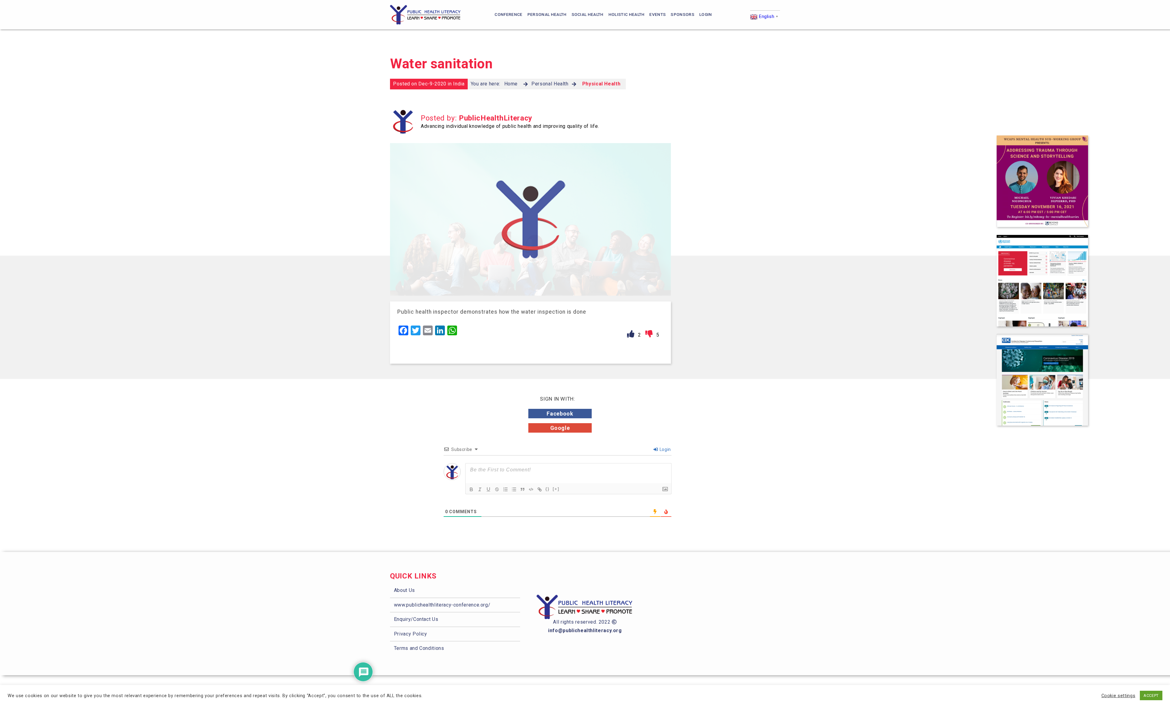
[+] (556, 489)
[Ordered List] (505, 489)
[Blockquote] (522, 489)
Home (511, 84)
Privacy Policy (410, 634)
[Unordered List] (514, 489)
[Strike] (497, 489)
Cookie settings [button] (1118, 695)
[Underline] (488, 489)
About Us (404, 590)
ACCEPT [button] (1151, 695)
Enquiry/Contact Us (416, 619)
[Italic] (480, 489)
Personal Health (547, 14)
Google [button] (560, 428)
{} (547, 489)
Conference (508, 14)
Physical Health (601, 84)
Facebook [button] (560, 413)
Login (705, 14)
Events (657, 14)
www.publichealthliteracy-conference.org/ (442, 605)
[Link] (539, 489)
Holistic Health (626, 14)
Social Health (588, 14)
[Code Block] (531, 489)
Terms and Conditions (419, 648)
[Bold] (471, 489)
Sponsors (682, 14)
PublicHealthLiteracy (495, 118)
